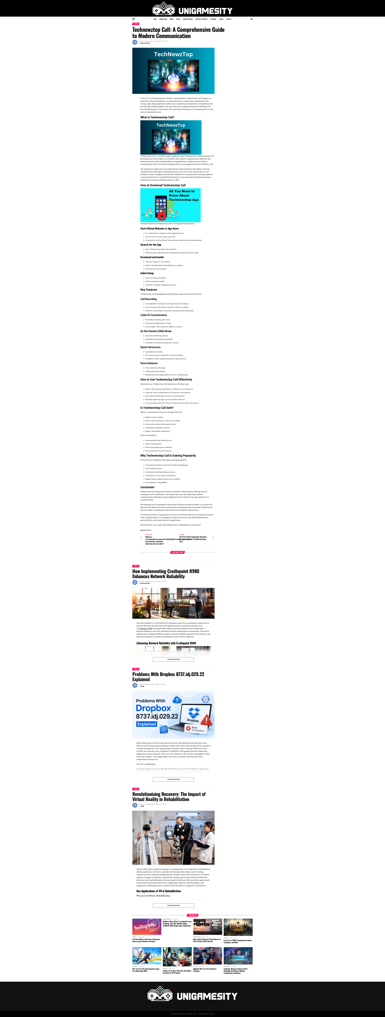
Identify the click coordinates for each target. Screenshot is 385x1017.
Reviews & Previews (201, 19)
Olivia (142, 686)
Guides (178, 19)
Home (155, 19)
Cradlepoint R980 (145, 628)
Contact (229, 19)
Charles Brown (145, 43)
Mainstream (163, 19)
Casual (221, 19)
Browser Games (188, 19)
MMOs (171, 19)
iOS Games (213, 19)
